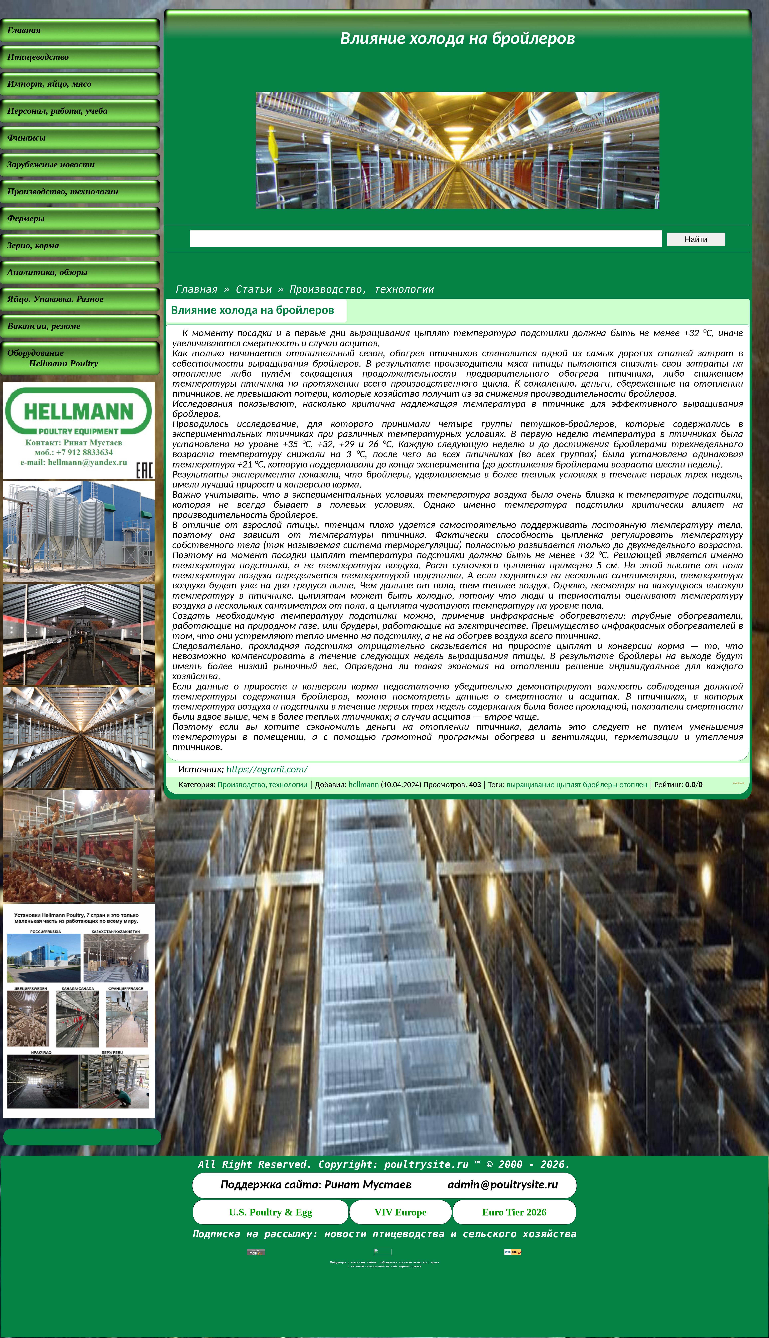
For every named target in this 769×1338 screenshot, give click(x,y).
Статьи (254, 289)
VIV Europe (400, 1212)
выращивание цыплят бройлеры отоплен (577, 785)
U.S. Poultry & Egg (270, 1212)
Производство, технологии (362, 289)
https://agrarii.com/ (267, 770)
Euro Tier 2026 (514, 1212)
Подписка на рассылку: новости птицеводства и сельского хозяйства (384, 1234)
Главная (197, 289)
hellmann (363, 785)
